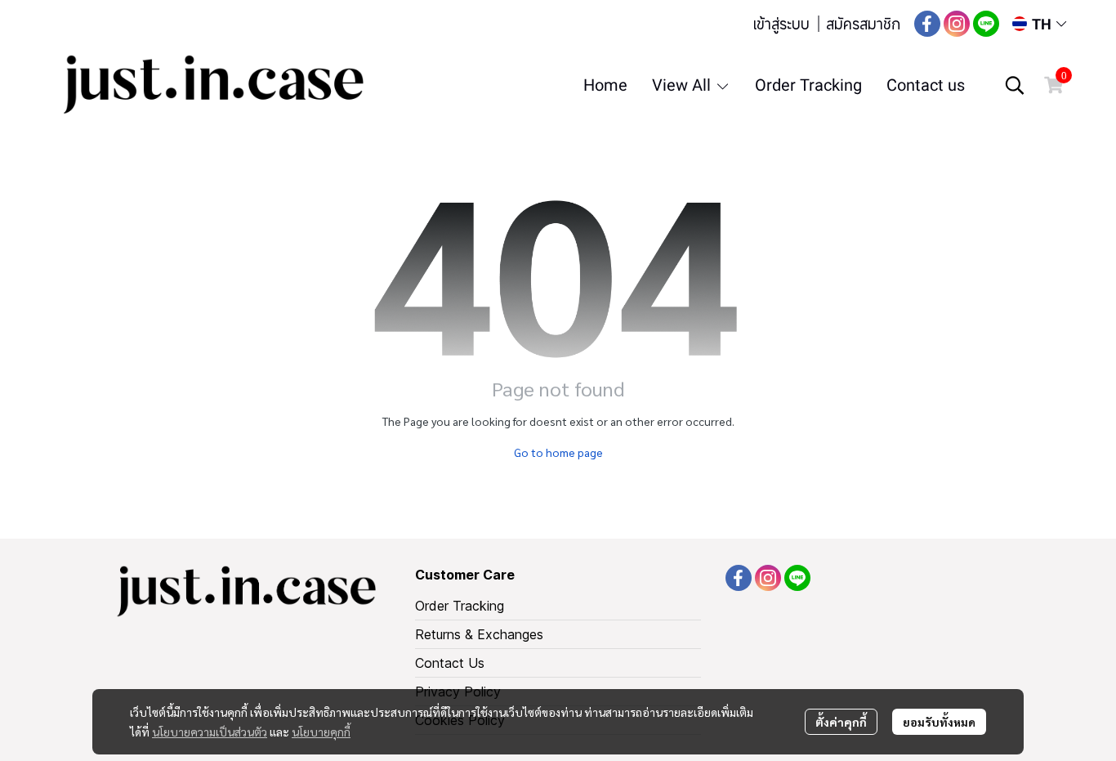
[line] (986, 24)
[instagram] (957, 24)
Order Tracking (459, 606)
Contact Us (449, 663)
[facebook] (927, 24)
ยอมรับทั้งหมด (939, 721)
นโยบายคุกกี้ (321, 731)
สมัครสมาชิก (863, 24)
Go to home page (558, 452)
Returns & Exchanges (479, 634)
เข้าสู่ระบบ (781, 24)
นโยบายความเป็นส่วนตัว (209, 731)
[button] (1039, 24)
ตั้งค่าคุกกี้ (841, 721)
